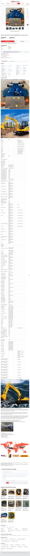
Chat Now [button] (22, 41)
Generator (16, 528)
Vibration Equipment (17, 544)
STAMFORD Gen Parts (24, 528)
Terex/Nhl (9, 531)
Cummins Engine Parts (18, 530)
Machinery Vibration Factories (5, 546)
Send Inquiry (7, 41)
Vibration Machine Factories (4, 544)
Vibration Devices (20, 546)
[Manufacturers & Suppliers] (15, 1)
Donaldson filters (3, 530)
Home (1, 5)
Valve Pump (23, 544)
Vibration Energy (26, 546)
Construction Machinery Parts (11, 530)
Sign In (2, 57)
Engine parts (2, 528)
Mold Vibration (3, 548)
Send (7, 482)
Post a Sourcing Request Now (23, 482)
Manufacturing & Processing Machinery (7, 5)
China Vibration (12, 544)
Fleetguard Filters (3, 531)
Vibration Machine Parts (13, 546)
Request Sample (14, 43)
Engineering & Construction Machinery (16, 5)
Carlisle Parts (9, 528)
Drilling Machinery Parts (25, 530)
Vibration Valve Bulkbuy (9, 548)
